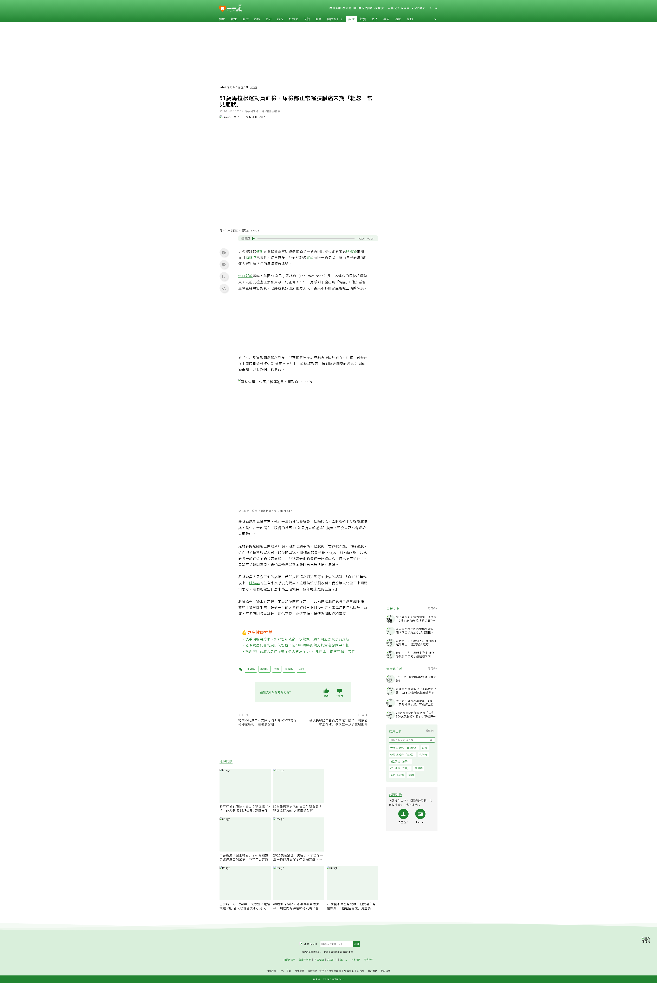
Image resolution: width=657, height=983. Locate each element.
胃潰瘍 (419, 768)
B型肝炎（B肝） (400, 761)
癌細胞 (251, 257)
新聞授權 (299, 970)
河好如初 (367, 8)
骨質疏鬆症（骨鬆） (402, 754)
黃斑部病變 (397, 775)
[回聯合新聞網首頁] (222, 8)
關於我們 (372, 970)
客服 (288, 970)
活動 (398, 19)
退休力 (294, 19)
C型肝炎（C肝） (400, 768)
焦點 (222, 19)
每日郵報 (245, 275)
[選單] (436, 8)
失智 (307, 19)
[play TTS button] (253, 238)
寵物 (410, 19)
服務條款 (312, 970)
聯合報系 (349, 970)
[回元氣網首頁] (234, 8)
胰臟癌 (351, 251)
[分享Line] (224, 264)
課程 (280, 19)
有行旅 (394, 8)
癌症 (351, 19)
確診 (310, 257)
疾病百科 (332, 959)
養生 (234, 19)
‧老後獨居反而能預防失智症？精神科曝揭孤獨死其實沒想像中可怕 (296, 644)
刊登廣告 (271, 970)
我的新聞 (419, 8)
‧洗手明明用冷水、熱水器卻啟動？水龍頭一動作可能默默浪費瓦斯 (296, 639)
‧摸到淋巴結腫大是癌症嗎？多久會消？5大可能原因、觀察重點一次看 (298, 651)
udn (222, 87)
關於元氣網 (289, 959)
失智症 (423, 754)
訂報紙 (360, 970)
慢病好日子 (335, 19)
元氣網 (231, 87)
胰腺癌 (254, 582)
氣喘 (411, 775)
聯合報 (336, 8)
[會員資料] (431, 8)
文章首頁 (355, 959)
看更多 (432, 608)
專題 (386, 19)
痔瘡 (425, 747)
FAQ (282, 970)
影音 (269, 19)
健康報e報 (310, 944)
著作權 (323, 970)
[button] (435, 18)
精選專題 (319, 959)
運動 (259, 251)
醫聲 (318, 19)
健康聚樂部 (305, 959)
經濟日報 (351, 8)
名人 (375, 19)
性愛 (363, 19)
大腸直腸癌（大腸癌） (404, 747)
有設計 (381, 8)
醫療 (245, 19)
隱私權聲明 (335, 970)
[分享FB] (224, 252)
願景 (406, 8)
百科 (257, 19)
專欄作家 (368, 959)
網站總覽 (385, 970)
